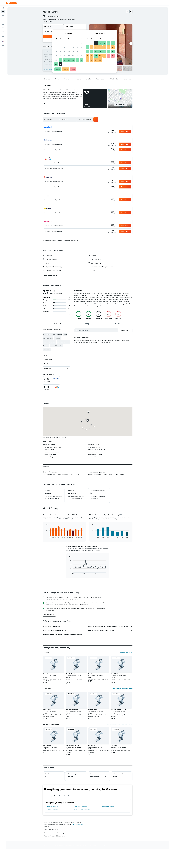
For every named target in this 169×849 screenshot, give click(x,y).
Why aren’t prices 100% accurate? (54, 836)
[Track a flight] (3, 31)
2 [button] (56, 47)
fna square (57, 338)
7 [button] (77, 47)
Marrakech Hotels (93, 845)
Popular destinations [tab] (65, 796)
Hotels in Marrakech (52, 809)
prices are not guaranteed (78, 824)
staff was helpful (57, 334)
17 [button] (60, 56)
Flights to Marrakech (52, 806)
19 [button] (69, 56)
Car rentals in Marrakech (80, 806)
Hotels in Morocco (68, 845)
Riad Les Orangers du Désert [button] (119, 709)
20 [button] (73, 56)
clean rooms (46, 350)
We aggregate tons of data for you (54, 833)
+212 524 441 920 (48, 21)
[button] (3, 3)
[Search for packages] (3, 19)
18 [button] (64, 56)
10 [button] (60, 51)
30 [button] (56, 64)
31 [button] (60, 64)
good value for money (63, 342)
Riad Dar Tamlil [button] (70, 674)
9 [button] (56, 51)
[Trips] (3, 36)
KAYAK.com (45, 845)
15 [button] (81, 51)
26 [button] (69, 60)
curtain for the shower (49, 342)
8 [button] (81, 47)
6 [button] (73, 47)
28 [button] (77, 60)
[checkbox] (51, 380)
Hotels (51, 845)
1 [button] (81, 43)
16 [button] (56, 56)
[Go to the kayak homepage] (11, 3)
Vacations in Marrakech (108, 806)
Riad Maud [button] (91, 745)
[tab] (58, 324)
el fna (65, 334)
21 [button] (77, 56)
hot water (46, 346)
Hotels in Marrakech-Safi (80, 845)
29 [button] (81, 60)
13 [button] (73, 51)
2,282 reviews (54, 16)
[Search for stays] (3, 12)
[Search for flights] (3, 8)
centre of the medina (56, 346)
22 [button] (81, 56)
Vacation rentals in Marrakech (82, 809)
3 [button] (60, 47)
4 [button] (64, 47)
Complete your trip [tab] (51, 796)
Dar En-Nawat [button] (47, 745)
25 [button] (64, 60)
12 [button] (69, 51)
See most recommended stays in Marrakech (119, 724)
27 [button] (73, 60)
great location (47, 334)
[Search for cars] (3, 15)
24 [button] (60, 60)
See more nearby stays (125, 652)
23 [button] (56, 60)
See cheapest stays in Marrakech (122, 688)
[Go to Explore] (3, 28)
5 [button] (112, 43)
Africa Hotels (58, 845)
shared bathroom (48, 338)
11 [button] (64, 51)
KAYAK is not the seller (51, 829)
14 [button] (77, 51)
